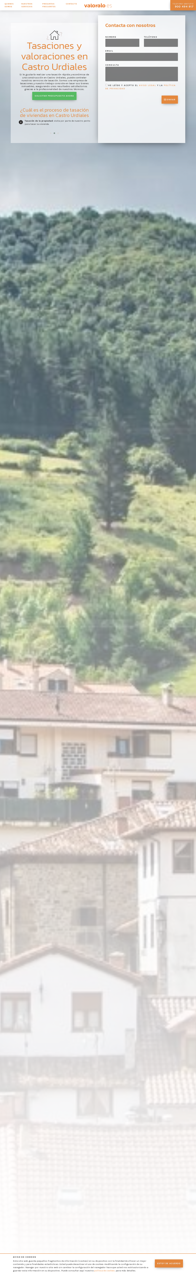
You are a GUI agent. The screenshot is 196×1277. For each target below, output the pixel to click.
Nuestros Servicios (26, 5)
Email (109, 51)
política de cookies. (104, 1270)
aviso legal (147, 85)
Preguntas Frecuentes (49, 5)
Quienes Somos (9, 5)
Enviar (170, 99)
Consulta (112, 65)
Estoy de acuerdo (169, 1263)
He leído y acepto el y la (140, 87)
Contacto (71, 4)
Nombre (110, 37)
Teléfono (150, 37)
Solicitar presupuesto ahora (54, 96)
